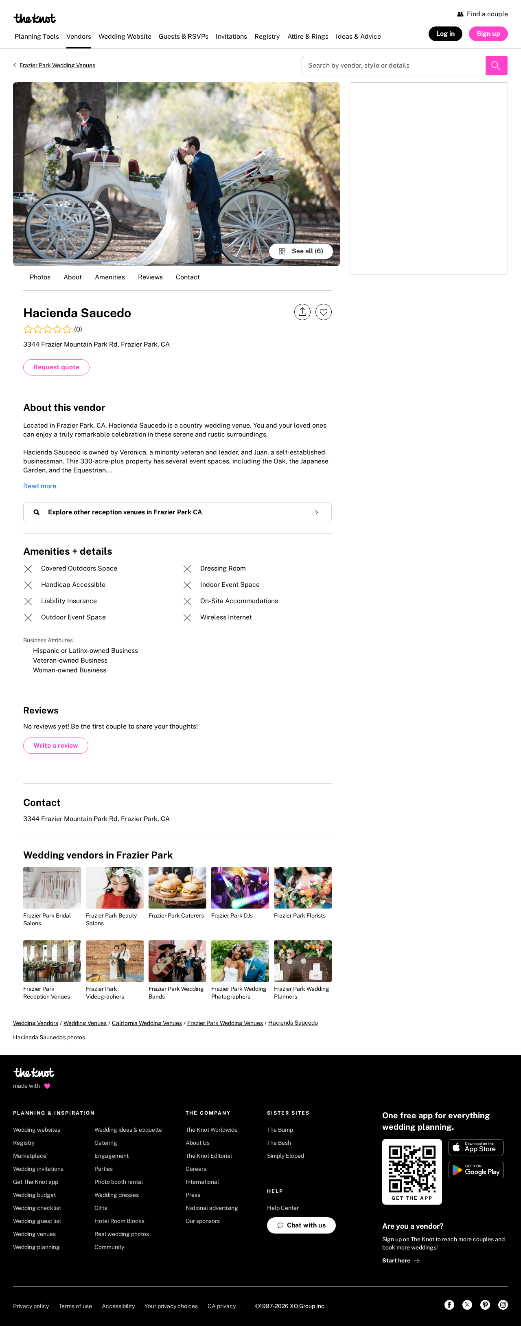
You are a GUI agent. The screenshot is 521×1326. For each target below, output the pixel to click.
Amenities (110, 277)
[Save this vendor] (323, 312)
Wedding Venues (85, 1023)
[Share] (302, 312)
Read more (39, 486)
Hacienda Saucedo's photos (49, 1037)
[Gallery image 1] (176, 174)
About (72, 277)
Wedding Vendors (35, 1023)
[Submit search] (497, 65)
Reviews (150, 277)
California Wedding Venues (147, 1023)
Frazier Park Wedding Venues (57, 65)
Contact (188, 277)
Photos (40, 277)
